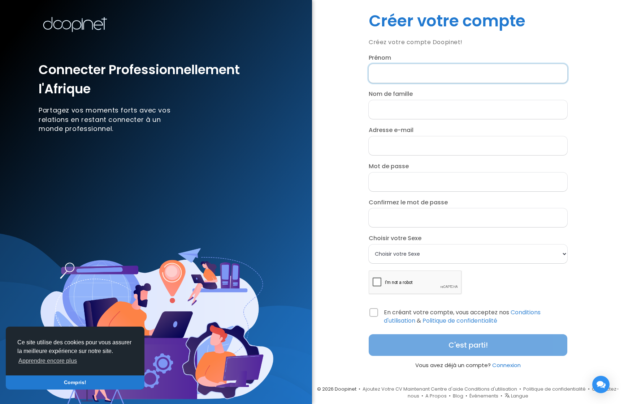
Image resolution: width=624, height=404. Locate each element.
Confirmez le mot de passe (408, 203)
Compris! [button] (75, 382)
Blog (458, 395)
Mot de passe (389, 166)
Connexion (506, 365)
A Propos (436, 395)
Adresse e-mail (391, 130)
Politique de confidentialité (459, 320)
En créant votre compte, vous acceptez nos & (462, 317)
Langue (519, 395)
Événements (483, 395)
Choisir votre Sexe (395, 238)
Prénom (380, 58)
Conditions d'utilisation (490, 389)
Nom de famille (391, 94)
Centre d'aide (447, 389)
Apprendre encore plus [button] (47, 361)
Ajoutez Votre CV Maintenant (396, 389)
